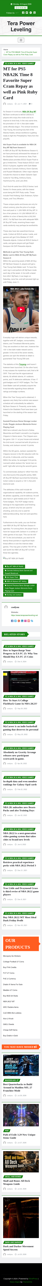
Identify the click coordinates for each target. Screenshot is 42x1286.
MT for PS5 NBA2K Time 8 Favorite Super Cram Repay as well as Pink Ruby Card (20, 53)
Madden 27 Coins (10, 990)
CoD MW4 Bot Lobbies (12, 1013)
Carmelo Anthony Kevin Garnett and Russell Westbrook (18, 571)
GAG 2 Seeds (8, 1024)
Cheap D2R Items (10, 1030)
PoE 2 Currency (9, 978)
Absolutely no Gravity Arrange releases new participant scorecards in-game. (19, 755)
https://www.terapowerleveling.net (24, 615)
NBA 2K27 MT (9, 1001)
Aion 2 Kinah (8, 1018)
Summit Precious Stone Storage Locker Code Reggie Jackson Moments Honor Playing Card (20, 588)
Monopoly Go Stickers (12, 956)
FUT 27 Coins (8, 973)
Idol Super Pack (12, 577)
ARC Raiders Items (10, 1007)
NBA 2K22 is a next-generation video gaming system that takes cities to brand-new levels (19, 836)
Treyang (22, 364)
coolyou (10, 104)
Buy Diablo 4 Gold (10, 1035)
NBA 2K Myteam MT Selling (16, 581)
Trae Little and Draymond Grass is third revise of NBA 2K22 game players (21, 891)
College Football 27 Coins (13, 961)
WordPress (33, 1278)
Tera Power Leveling (21, 26)
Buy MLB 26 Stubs (10, 995)
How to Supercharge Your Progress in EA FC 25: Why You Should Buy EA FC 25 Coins (20, 653)
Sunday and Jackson (14, 595)
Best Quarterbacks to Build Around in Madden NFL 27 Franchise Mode (17, 1087)
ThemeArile (27, 1282)
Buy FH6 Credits (9, 967)
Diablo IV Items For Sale (13, 984)
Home (5, 49)
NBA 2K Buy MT (29, 111)
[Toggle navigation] (21, 40)
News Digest (15, 1282)
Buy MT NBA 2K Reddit (15, 566)
